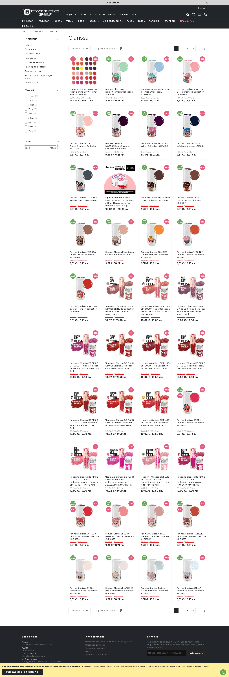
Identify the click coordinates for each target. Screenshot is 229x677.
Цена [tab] (28, 141)
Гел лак (28, 45)
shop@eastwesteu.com (33, 656)
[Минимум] (26, 145)
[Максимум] (57, 145)
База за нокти (31, 58)
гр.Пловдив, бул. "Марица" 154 (37, 644)
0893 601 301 (28, 650)
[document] (114, 670)
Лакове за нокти (33, 54)
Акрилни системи (33, 71)
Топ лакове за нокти (34, 62)
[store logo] (40, 14)
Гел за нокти (30, 49)
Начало (26, 32)
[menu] (114, 24)
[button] (88, 90)
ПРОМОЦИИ (39, 32)
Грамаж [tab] (29, 90)
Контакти (202, 8)
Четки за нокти (32, 82)
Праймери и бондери (35, 67)
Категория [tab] (31, 39)
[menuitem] (28, 21)
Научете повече (201, 666)
